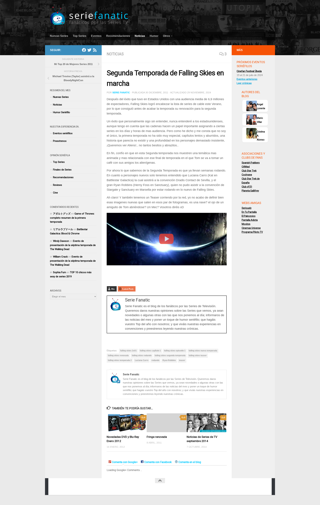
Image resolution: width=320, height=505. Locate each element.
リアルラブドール (63, 229)
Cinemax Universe (251, 228)
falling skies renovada (118, 355)
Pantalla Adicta (250, 220)
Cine (55, 192)
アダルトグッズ (61, 213)
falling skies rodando (142, 355)
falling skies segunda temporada (170, 355)
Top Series (79, 35)
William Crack (60, 256)
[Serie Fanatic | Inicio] (89, 16)
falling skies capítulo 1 (150, 351)
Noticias (140, 35)
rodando (155, 360)
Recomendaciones (118, 35)
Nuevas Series (59, 35)
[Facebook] (84, 50)
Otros (166, 35)
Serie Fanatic (121, 92)
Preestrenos (59, 141)
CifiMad (246, 166)
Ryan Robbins (169, 360)
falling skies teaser (198, 355)
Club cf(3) (247, 186)
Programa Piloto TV (252, 232)
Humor (154, 35)
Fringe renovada (157, 436)
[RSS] (95, 50)
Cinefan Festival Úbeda (249, 71)
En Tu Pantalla (249, 212)
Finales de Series (62, 169)
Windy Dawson (61, 241)
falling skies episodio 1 (175, 351)
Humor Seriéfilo (61, 112)
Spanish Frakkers (251, 162)
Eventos (96, 35)
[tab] (123, 462)
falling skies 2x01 (128, 351)
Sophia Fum (59, 272)
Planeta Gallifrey (250, 190)
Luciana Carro (141, 360)
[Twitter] (89, 50)
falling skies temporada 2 (120, 360)
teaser (182, 360)
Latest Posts (128, 288)
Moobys (246, 224)
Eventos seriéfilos (62, 133)
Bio (113, 288)
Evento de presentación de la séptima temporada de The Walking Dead (73, 245)
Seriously (247, 208)
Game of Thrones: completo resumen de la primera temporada (72, 217)
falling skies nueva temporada (203, 351)
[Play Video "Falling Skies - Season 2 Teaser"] (167, 239)
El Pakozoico (249, 216)
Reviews (57, 185)
